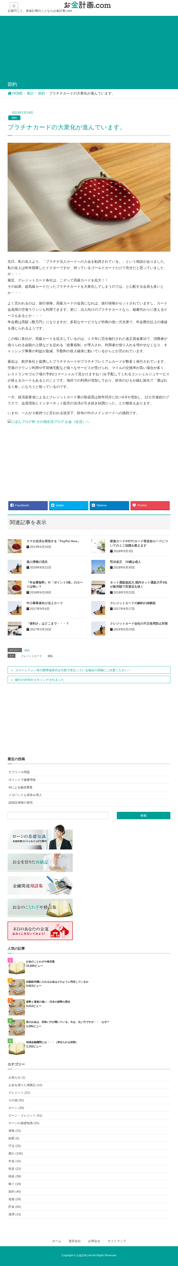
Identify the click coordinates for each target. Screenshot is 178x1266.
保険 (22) (14, 1130)
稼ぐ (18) (14, 1184)
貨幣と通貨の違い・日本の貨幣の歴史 (48, 1001)
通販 (50, 656)
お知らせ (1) (16, 1077)
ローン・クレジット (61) (25, 1115)
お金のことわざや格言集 (40, 961)
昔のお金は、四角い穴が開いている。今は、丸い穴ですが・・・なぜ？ (67, 1021)
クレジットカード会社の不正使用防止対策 (139, 623)
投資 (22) (14, 1168)
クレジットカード (31, 656)
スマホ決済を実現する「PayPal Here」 (53, 541)
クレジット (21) (19, 1092)
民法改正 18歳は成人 (125, 561)
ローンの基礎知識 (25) (23, 1123)
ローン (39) (16, 1108)
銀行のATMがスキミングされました (39, 679)
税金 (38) (14, 1176)
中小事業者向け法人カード (44, 603)
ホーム (56, 1241)
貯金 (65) (14, 1206)
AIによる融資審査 (20, 787)
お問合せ (94, 1241)
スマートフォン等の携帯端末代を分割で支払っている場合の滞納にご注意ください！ (73, 670)
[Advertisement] (89, 49)
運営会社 (75, 1241)
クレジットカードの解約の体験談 (133, 603)
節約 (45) (14, 1191)
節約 (14, 117)
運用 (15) (14, 1214)
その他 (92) (16, 1100)
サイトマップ (117, 1241)
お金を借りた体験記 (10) (25, 1085)
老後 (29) (14, 1199)
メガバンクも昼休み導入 (25, 795)
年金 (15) (14, 1161)
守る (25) (14, 1146)
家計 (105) (15, 1153)
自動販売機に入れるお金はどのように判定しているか (57, 981)
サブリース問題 (19, 772)
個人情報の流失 (37, 561)
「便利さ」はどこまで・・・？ (47, 623)
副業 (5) (13, 1138)
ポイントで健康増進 (22, 779)
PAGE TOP (174, 1222)
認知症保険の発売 (20, 802)
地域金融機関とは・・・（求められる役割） (52, 1042)
